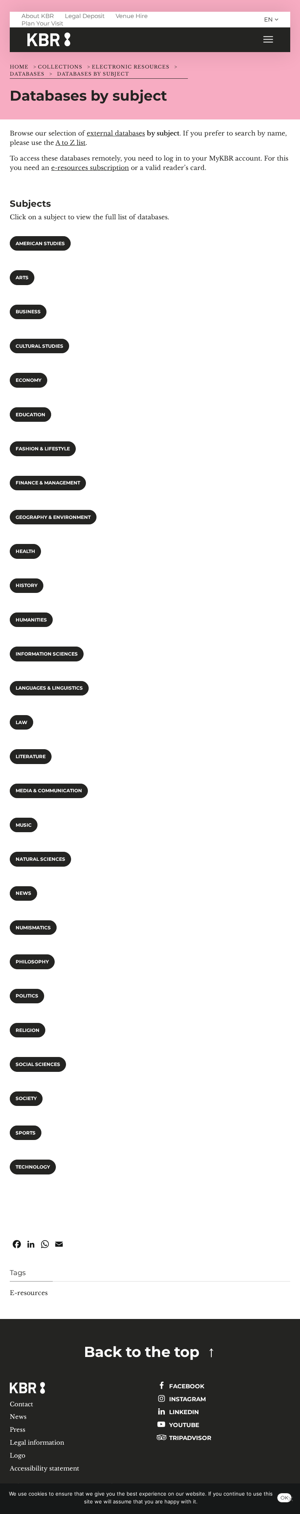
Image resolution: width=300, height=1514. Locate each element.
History (27, 585)
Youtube (183, 1425)
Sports (26, 1133)
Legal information (37, 1442)
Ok (284, 1497)
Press (17, 1429)
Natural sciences (40, 859)
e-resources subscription (90, 168)
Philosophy (32, 962)
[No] (290, 1499)
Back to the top (142, 1351)
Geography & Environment (53, 517)
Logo (17, 1455)
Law (21, 722)
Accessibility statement (44, 1468)
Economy (28, 380)
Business (28, 311)
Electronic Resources (131, 67)
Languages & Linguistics (49, 688)
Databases (27, 74)
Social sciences (38, 1064)
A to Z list (70, 142)
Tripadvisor (189, 1438)
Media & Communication (49, 790)
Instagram (187, 1399)
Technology (33, 1167)
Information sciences (47, 654)
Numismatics (33, 927)
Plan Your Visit (42, 23)
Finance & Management (48, 483)
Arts (22, 277)
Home (19, 67)
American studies (40, 243)
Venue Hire (132, 16)
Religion (27, 1030)
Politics (27, 996)
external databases (116, 133)
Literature (31, 756)
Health (25, 551)
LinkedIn (183, 1412)
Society (26, 1098)
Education (30, 414)
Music (24, 825)
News (23, 893)
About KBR (37, 16)
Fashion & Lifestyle (43, 449)
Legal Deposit (85, 16)
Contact (21, 1404)
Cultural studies (39, 346)
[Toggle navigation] (268, 40)
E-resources (29, 1293)
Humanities (31, 620)
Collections (60, 67)
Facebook (186, 1386)
